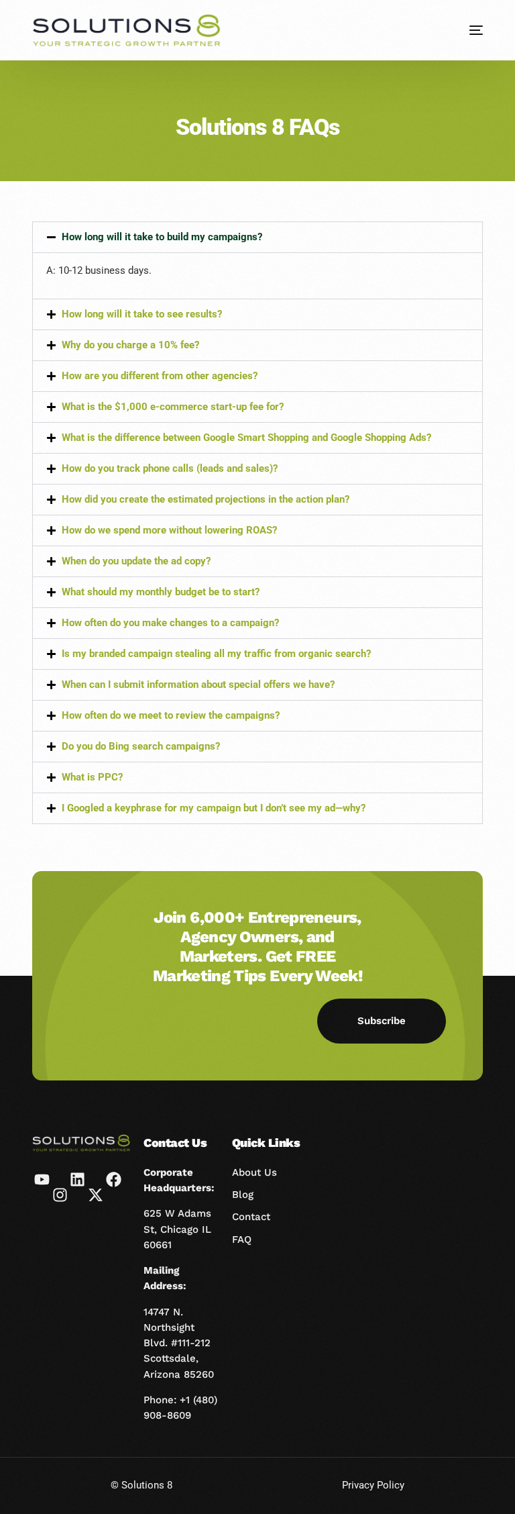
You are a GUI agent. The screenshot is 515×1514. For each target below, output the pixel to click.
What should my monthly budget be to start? (161, 592)
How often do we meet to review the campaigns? (171, 715)
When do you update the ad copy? (136, 561)
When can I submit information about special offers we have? (198, 684)
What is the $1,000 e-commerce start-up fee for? (173, 407)
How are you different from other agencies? (160, 376)
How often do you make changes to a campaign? (170, 623)
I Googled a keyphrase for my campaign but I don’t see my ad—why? (213, 808)
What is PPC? (92, 777)
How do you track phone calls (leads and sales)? (170, 468)
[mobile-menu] (466, 30)
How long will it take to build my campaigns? (162, 237)
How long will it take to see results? (142, 314)
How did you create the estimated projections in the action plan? (205, 499)
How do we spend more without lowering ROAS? (169, 530)
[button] (257, 237)
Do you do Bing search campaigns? (141, 746)
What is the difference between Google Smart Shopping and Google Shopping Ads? (246, 438)
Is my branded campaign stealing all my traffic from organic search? (216, 654)
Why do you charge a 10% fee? (130, 345)
